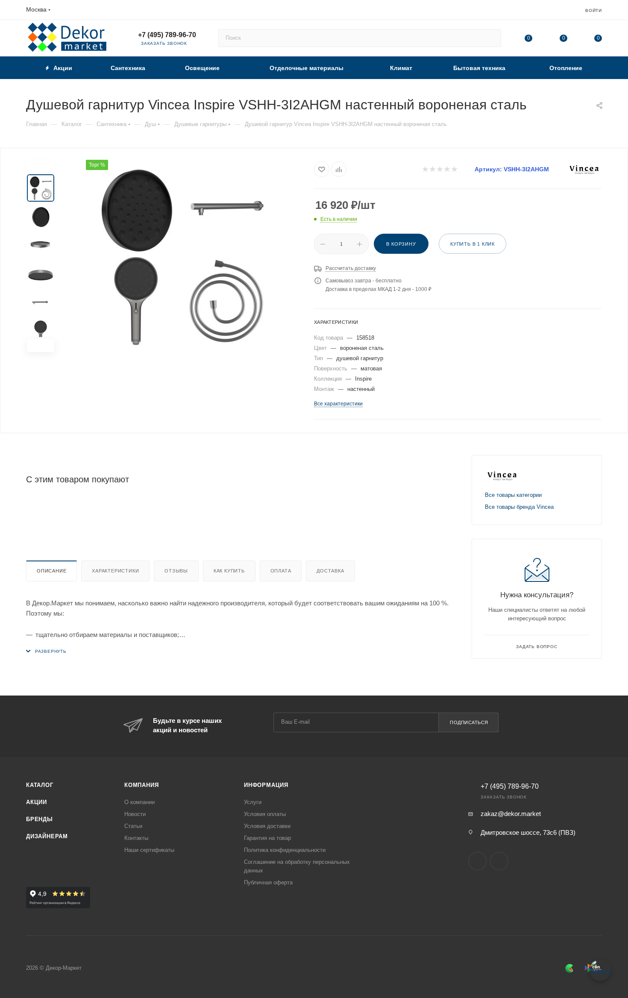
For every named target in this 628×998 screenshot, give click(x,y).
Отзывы (176, 570)
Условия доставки (267, 826)
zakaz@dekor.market (511, 813)
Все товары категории (513, 495)
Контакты (136, 838)
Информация (266, 785)
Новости (135, 814)
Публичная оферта (268, 882)
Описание (51, 570)
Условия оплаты (265, 814)
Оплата (280, 570)
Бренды (39, 819)
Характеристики (115, 570)
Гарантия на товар (267, 838)
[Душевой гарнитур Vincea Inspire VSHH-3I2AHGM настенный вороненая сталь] (181, 256)
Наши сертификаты (149, 850)
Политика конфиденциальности (285, 850)
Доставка (330, 570)
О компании (139, 802)
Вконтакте (477, 861)
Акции (36, 802)
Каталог (39, 785)
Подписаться (469, 722)
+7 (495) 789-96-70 (167, 34)
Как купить (229, 570)
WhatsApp (499, 861)
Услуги (252, 802)
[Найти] (490, 38)
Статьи (133, 826)
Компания (141, 785)
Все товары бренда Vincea (519, 507)
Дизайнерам (47, 836)
